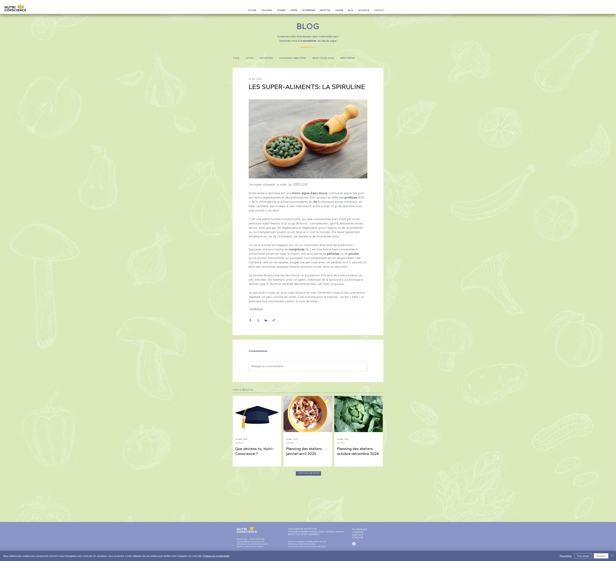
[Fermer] (612, 555)
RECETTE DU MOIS (323, 58)
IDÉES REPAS (347, 58)
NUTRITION (266, 58)
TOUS (236, 58)
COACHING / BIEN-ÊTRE (292, 58)
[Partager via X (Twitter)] (258, 320)
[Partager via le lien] (273, 320)
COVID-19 (357, 538)
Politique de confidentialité (216, 555)
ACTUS (249, 58)
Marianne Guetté (307, 544)
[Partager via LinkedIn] (265, 320)
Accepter (601, 555)
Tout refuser (583, 555)
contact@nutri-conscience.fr (251, 542)
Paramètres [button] (566, 555)
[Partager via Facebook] (250, 320)
